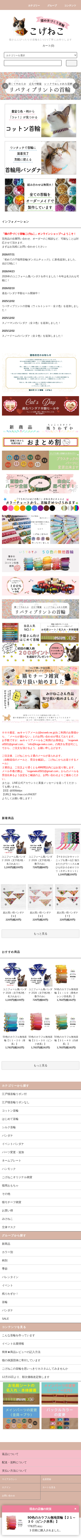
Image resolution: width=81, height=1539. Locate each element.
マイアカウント (9, 1479)
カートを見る (48, 1487)
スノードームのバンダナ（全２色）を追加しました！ (32, 335)
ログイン (6, 1487)
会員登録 (46, 1479)
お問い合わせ (8, 1495)
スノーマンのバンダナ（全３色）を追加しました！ (31, 322)
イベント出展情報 (13, 1343)
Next (76, 86)
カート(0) (48, 45)
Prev (5, 86)
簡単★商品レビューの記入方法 (21, 1352)
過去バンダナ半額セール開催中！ (21, 293)
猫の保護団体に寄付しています (21, 1360)
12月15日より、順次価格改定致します (26, 1376)
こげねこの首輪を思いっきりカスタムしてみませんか (35, 1368)
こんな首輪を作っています (18, 1335)
